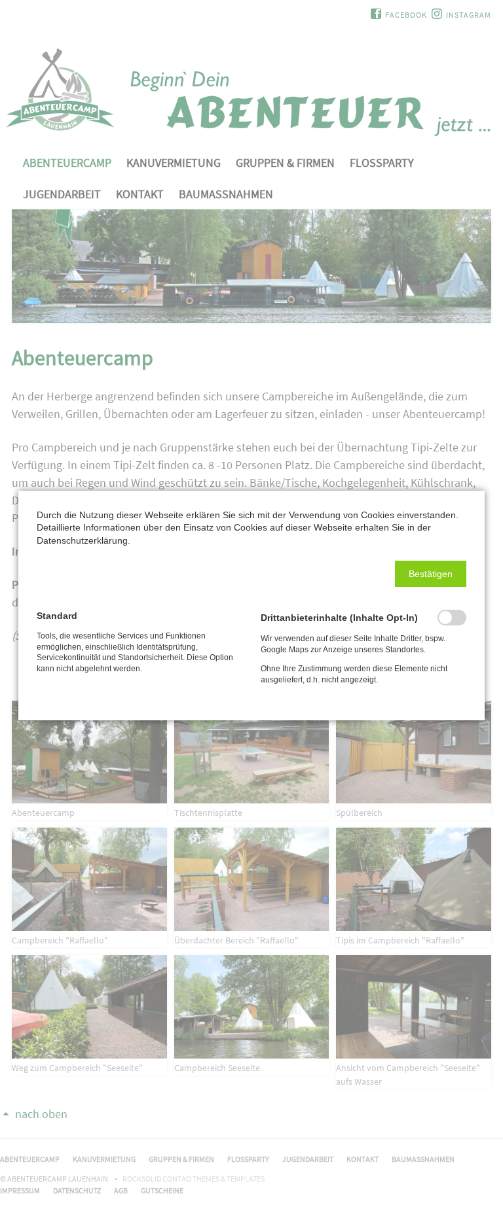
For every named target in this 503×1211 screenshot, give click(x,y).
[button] (430, 574)
